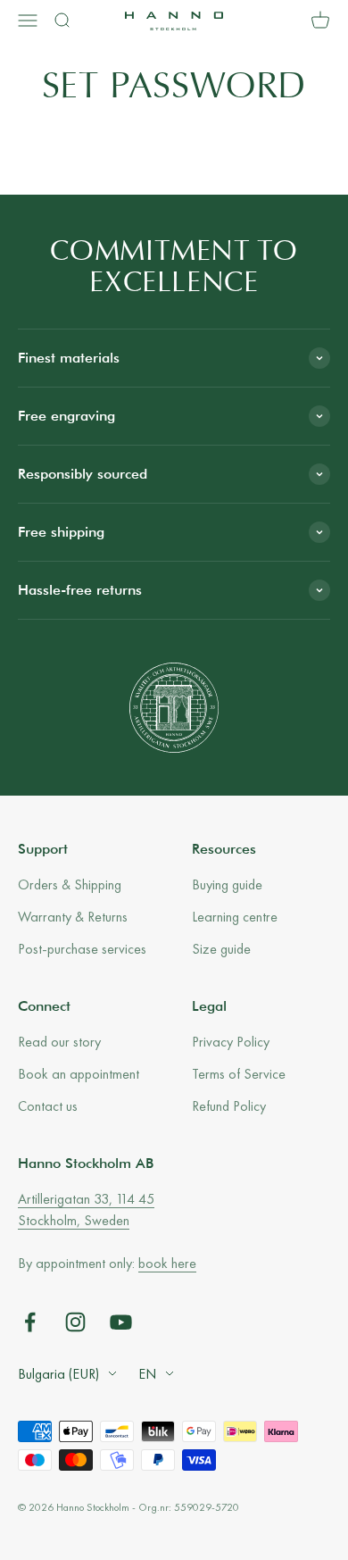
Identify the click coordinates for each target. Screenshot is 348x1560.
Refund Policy (229, 1106)
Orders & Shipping (69, 884)
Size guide (221, 948)
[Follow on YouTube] (121, 1322)
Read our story (59, 1041)
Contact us (48, 1106)
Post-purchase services (82, 948)
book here (167, 1263)
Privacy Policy (230, 1041)
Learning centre (235, 916)
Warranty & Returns (73, 916)
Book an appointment (78, 1073)
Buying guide (227, 884)
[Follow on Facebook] (30, 1322)
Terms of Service (239, 1073)
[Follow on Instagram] (75, 1322)
